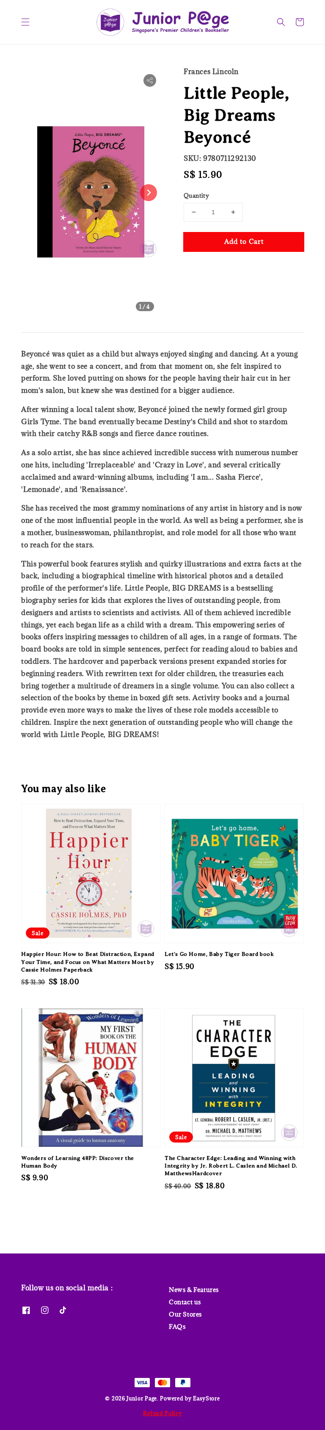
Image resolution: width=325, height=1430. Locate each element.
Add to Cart (244, 241)
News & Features (194, 1290)
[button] (25, 22)
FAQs (177, 1326)
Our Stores (185, 1314)
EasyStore (206, 1398)
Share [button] (204, 267)
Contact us (185, 1302)
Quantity (196, 195)
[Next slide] (148, 192)
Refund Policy (162, 1413)
